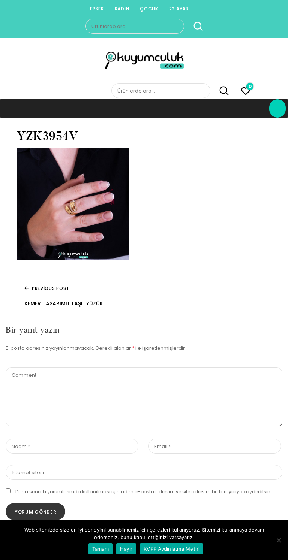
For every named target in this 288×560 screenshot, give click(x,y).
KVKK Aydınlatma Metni (172, 549)
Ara (194, 26)
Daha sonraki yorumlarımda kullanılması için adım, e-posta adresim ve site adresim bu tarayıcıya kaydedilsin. (143, 491)
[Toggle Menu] (277, 108)
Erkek (97, 9)
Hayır (126, 549)
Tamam (100, 549)
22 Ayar (179, 9)
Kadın (122, 9)
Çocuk (149, 9)
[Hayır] (278, 540)
